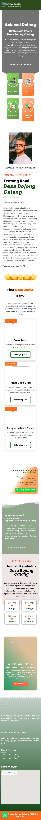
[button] (38, 4)
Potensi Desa (27, 91)
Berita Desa (13, 115)
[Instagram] (10, 756)
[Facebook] (4, 756)
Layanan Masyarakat (13, 91)
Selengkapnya (20, 354)
